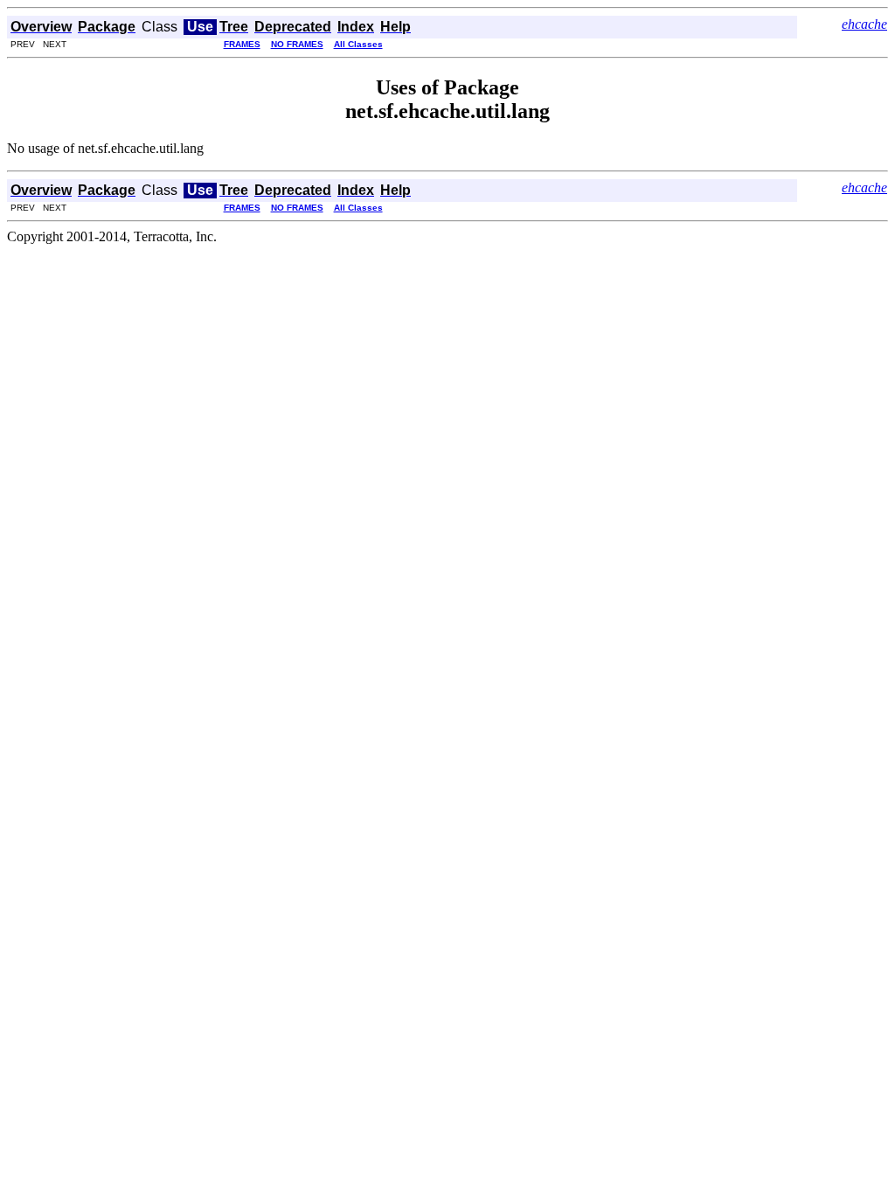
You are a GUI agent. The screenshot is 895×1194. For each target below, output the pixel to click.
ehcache (864, 24)
